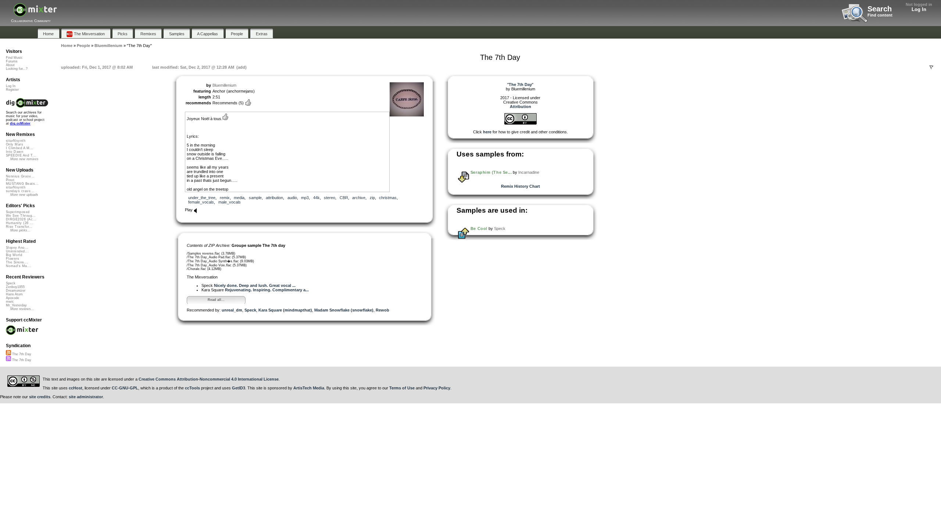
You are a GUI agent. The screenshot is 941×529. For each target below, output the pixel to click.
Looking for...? (17, 69)
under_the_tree (201, 197)
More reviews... (22, 309)
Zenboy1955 (15, 287)
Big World (14, 255)
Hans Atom (14, 294)
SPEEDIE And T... (21, 155)
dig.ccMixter (20, 123)
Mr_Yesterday (16, 305)
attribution (274, 197)
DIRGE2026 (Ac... (21, 219)
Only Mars (14, 144)
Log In (919, 9)
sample (255, 197)
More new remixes (24, 159)
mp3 (305, 197)
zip (372, 197)
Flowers (12, 258)
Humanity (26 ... (19, 223)
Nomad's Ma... (18, 266)
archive (358, 197)
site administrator (86, 397)
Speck (250, 310)
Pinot (10, 180)
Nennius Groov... (20, 176)
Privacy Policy (436, 388)
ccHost (75, 388)
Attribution (520, 106)
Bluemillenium (224, 85)
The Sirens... (17, 262)
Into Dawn (14, 152)
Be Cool (478, 228)
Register (12, 89)
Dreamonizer (15, 290)
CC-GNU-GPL (125, 388)
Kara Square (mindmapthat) (285, 310)
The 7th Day (21, 354)
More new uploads (24, 195)
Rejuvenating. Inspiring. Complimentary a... (267, 290)
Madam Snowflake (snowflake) (343, 310)
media (239, 197)
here (487, 132)
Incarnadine (528, 172)
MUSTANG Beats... (22, 184)
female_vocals (201, 202)
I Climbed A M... (19, 148)
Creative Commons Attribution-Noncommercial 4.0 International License (209, 379)
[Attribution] (520, 123)
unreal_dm (232, 310)
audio (292, 197)
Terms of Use (402, 388)
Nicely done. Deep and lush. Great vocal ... (255, 285)
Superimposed (18, 212)
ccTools (192, 388)
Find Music (14, 58)
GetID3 (238, 388)
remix (225, 197)
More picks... (20, 230)
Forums (12, 61)
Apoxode (12, 298)
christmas (388, 197)
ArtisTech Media (308, 388)
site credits (39, 397)
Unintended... (17, 251)
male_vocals (229, 202)
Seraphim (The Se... (491, 172)
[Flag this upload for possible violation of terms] (931, 67)
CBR (344, 197)
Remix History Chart (520, 186)
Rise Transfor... (19, 226)
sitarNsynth (15, 141)
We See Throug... (21, 215)
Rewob (382, 310)
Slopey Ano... (17, 247)
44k (316, 197)
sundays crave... (20, 191)
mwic (10, 301)
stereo (329, 197)
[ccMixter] (35, 13)
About (10, 65)
